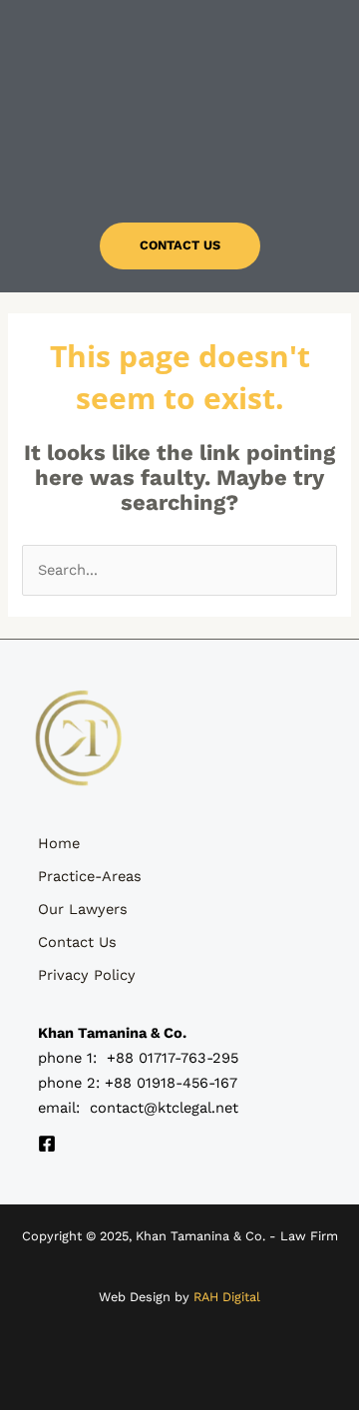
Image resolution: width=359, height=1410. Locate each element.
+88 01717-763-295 (172, 1058)
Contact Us (77, 942)
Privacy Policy (87, 975)
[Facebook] (47, 1144)
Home (59, 843)
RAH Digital (226, 1296)
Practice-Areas (90, 876)
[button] (180, 167)
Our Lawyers (83, 909)
